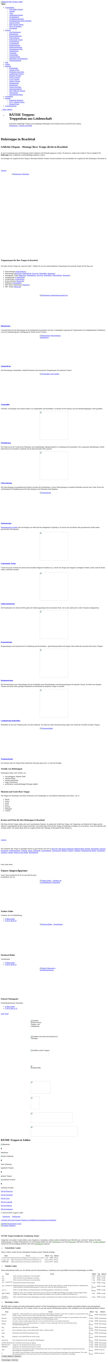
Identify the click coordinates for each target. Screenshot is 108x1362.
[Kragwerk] (54, 624)
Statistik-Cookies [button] (11, 1266)
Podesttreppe (13, 85)
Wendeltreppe (13, 51)
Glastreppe (12, 53)
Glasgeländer (13, 55)
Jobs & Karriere (14, 23)
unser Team (5, 1014)
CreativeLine (19, 279)
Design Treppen (14, 77)
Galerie (7, 64)
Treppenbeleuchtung (16, 94)
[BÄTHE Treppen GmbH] (12, 2)
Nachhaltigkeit (14, 17)
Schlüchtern (101, 850)
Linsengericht (56, 850)
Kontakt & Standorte (16, 100)
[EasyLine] (54, 546)
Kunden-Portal (14, 104)
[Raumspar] (54, 663)
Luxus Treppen (14, 79)
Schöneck (4, 852)
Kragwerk (20, 281)
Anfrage (3, 170)
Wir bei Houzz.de (7, 1191)
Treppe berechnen (15, 87)
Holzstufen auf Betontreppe (18, 59)
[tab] (54, 1248)
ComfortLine (20, 277)
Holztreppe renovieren (16, 72)
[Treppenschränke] (54, 741)
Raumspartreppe (14, 45)
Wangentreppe (14, 83)
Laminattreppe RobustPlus (10, 721)
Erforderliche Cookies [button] (13, 1248)
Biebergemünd (79, 849)
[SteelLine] (54, 586)
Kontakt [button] (7, 98)
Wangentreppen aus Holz (9, 527)
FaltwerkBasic (21, 271)
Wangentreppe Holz (16, 49)
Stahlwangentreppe (15, 47)
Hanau (30, 850)
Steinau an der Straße (21, 852)
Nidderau (77, 850)
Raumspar (51, 273)
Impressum (6, 1216)
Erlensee (102, 849)
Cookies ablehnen (99, 1242)
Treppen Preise (14, 70)
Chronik (12, 11)
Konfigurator (13, 68)
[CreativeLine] (54, 425)
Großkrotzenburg (14, 850)
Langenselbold (46, 850)
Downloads (13, 28)
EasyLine (35, 273)
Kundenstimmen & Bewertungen (20, 21)
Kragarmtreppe (14, 41)
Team (11, 13)
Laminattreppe (14, 43)
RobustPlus (43, 273)
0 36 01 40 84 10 (10, 921)
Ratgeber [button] (8, 66)
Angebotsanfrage (10, 106)
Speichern (18, 1356)
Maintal (64, 850)
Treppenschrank (14, 57)
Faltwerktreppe (14, 38)
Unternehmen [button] (9, 7)
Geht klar (15, 1360)
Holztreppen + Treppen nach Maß (20, 125)
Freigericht (4, 850)
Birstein (87, 849)
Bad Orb (55, 849)
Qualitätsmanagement (16, 19)
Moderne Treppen (15, 76)
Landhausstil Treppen (16, 74)
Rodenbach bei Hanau (88, 850)
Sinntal (10, 852)
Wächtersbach (33, 852)
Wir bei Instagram (7, 1209)
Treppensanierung (15, 60)
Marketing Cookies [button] (12, 1302)
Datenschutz (16, 1216)
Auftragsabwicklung (16, 15)
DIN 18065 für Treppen (17, 91)
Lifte (6, 62)
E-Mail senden (10, 919)
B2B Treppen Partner (16, 24)
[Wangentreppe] (54, 506)
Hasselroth (36, 850)
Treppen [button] (8, 30)
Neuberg (70, 850)
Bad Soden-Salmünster (66, 849)
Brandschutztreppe (15, 36)
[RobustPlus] (54, 703)
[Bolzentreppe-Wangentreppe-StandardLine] (54, 349)
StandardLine (26, 273)
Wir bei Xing (5, 1198)
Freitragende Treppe (16, 40)
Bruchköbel (95, 849)
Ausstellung (9, 96)
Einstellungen (38, 1244)
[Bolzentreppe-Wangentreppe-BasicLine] (54, 308)
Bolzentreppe (13, 34)
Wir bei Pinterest (6, 1205)
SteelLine (26, 285)
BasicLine (18, 273)
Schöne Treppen (14, 81)
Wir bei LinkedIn (6, 1202)
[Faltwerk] (54, 466)
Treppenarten (13, 93)
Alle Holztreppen (15, 32)
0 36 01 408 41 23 (11, 1008)
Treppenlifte (5, 404)
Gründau (24, 850)
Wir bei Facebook (7, 1195)
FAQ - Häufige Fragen (16, 102)
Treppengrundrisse (15, 89)
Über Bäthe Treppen (16, 9)
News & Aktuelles (15, 26)
